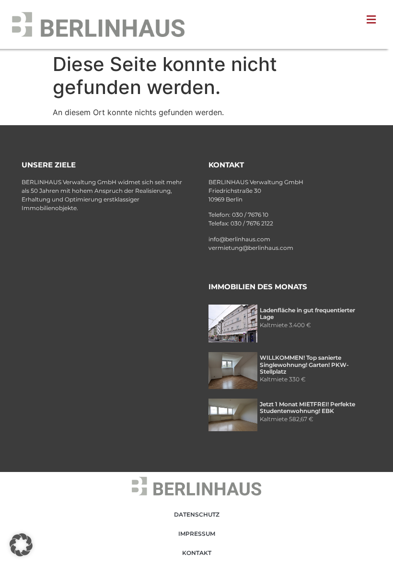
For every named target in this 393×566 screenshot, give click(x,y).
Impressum (196, 533)
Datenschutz (197, 514)
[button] (21, 545)
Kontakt (196, 552)
